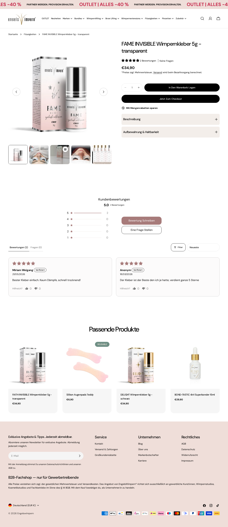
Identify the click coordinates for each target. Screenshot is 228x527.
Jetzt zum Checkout (171, 98)
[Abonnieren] (79, 455)
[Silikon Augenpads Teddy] (86, 364)
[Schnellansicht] (53, 347)
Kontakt (99, 443)
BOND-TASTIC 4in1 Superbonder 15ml (195, 394)
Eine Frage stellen (142, 230)
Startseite (13, 34)
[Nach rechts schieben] (103, 92)
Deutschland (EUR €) (24, 505)
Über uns (143, 449)
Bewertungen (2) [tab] (19, 247)
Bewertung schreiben (142, 220)
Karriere (142, 460)
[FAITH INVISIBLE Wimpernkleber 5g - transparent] (32, 364)
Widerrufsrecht (189, 455)
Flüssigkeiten (30, 34)
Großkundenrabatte (105, 455)
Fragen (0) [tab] (36, 247)
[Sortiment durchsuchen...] (202, 18)
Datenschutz (188, 449)
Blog (140, 443)
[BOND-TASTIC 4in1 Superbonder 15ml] (195, 364)
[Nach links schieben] (16, 92)
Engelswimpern (25, 513)
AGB (183, 443)
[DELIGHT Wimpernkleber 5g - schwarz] (141, 364)
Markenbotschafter (148, 455)
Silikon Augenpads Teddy (79, 394)
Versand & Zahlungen (106, 449)
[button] (131, 60)
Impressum (187, 460)
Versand (157, 72)
